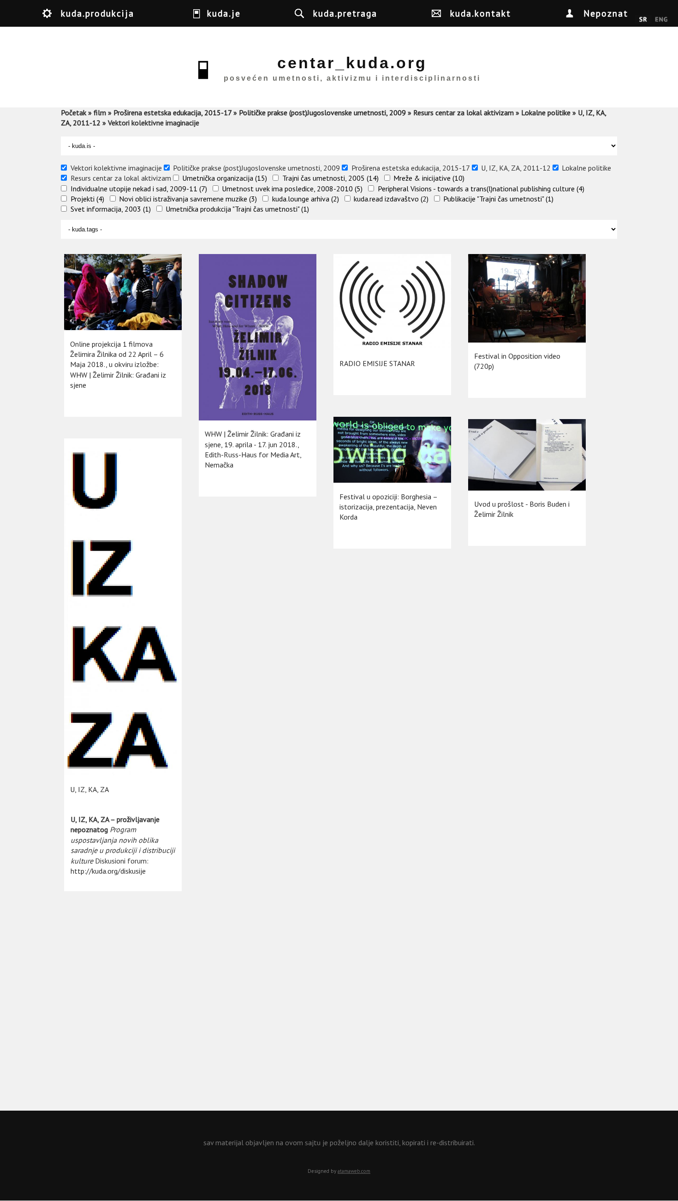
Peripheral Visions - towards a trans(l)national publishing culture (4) (481, 188)
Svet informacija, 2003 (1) (111, 208)
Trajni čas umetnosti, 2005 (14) (330, 178)
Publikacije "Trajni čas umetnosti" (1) (498, 198)
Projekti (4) (87, 198)
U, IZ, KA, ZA (89, 789)
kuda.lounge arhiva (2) (305, 198)
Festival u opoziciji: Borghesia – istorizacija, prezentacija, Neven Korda (388, 507)
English (661, 20)
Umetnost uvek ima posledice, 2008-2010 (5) (292, 188)
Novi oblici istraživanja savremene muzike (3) (188, 198)
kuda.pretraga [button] (345, 13)
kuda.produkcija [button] (97, 13)
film (100, 112)
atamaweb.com (354, 1171)
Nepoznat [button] (605, 13)
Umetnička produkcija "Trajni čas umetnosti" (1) (237, 208)
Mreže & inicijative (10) (428, 178)
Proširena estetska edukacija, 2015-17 (172, 112)
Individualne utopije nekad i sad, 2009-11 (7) (139, 188)
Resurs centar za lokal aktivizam (463, 112)
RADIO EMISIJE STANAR (377, 363)
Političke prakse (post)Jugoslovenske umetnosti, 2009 (322, 112)
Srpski (643, 20)
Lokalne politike (546, 112)
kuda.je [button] (224, 13)
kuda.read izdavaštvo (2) (391, 198)
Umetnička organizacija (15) (224, 178)
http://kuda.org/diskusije (108, 871)
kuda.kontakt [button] (480, 13)
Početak (73, 112)
